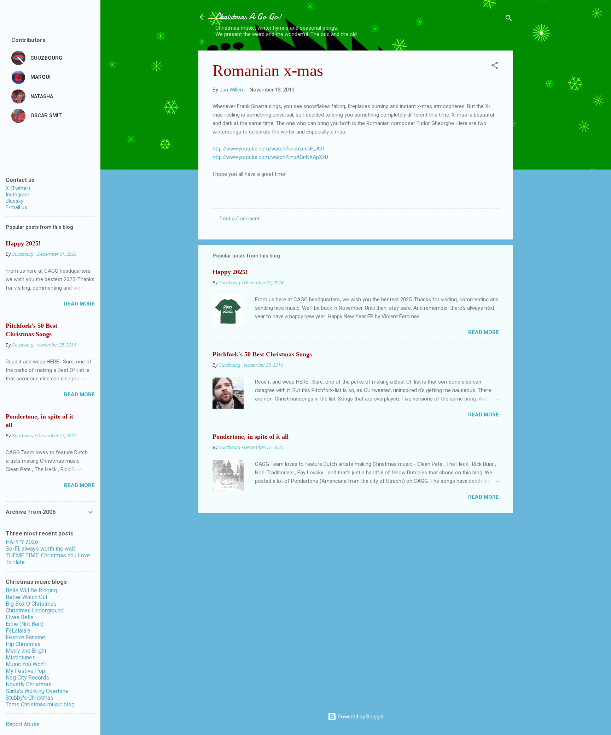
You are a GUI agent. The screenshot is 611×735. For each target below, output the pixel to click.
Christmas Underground (35, 610)
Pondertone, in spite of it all (251, 436)
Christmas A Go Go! (248, 17)
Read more (483, 332)
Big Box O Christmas (31, 603)
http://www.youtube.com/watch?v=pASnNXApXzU (270, 157)
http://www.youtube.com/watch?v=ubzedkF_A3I (268, 149)
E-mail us (16, 207)
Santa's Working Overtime (37, 691)
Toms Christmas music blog (40, 704)
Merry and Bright (26, 650)
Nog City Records (27, 677)
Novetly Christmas (28, 684)
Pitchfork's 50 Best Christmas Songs (262, 354)
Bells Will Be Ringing (31, 590)
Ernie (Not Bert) (24, 624)
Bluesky (14, 201)
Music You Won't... (27, 664)
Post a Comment (240, 218)
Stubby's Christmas (29, 697)
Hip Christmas (23, 644)
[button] (494, 66)
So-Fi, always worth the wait (40, 548)
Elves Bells (20, 617)
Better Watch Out (26, 597)
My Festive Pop (25, 671)
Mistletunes (20, 657)
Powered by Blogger (360, 716)
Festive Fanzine (25, 637)
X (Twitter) (18, 188)
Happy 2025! (230, 271)
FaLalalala (18, 630)
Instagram (17, 194)
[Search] (509, 19)
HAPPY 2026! (23, 542)
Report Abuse (23, 724)
